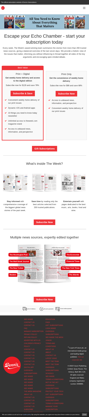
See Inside (28, 319)
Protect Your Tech (54, 391)
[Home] (3, 8)
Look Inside (51, 328)
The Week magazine (32, 391)
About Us (50, 349)
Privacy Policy (30, 334)
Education (50, 319)
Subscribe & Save (22, 93)
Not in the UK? (52, 382)
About (48, 352)
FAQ (25, 328)
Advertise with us (32, 340)
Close (84, 414)
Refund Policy (30, 337)
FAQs (48, 322)
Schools (49, 373)
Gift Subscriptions (44, 148)
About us (28, 394)
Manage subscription (33, 331)
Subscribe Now (66, 93)
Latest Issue (51, 358)
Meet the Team (52, 361)
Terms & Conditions (54, 379)
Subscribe (28, 409)
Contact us (29, 364)
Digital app (29, 367)
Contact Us (29, 322)
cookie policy (27, 414)
